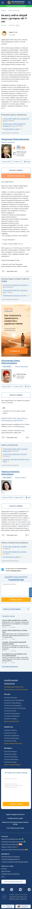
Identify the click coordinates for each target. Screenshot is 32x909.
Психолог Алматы (20, 477)
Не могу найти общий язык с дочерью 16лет (14, 631)
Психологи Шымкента (11, 735)
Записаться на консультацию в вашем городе (15, 823)
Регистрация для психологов (14, 881)
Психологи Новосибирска (12, 703)
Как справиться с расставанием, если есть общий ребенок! (14, 654)
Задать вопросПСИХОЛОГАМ (30, 592)
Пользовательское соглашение (10, 856)
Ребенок (23, 524)
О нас (3, 876)
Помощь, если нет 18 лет (8, 847)
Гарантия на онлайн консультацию (11, 839)
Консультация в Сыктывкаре (20, 154)
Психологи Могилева (11, 759)
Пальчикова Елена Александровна (10, 361)
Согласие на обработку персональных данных (14, 862)
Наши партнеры (5, 871)
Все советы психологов (10, 666)
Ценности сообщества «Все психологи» (13, 849)
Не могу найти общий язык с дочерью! (15, 454)
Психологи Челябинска (11, 716)
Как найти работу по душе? (11, 129)
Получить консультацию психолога (16, 6)
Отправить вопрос (16, 804)
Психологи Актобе (10, 741)
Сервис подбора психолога (15, 814)
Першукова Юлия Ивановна (15, 139)
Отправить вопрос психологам (10, 874)
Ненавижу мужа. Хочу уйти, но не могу (15, 295)
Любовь (16, 511)
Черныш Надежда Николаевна (10, 472)
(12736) (7, 497)
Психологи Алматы (10, 730)
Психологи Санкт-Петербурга (14, 700)
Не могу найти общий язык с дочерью (15, 546)
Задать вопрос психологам (10, 133)
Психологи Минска (10, 751)
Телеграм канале (15, 570)
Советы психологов (14, 10)
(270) (18, 497)
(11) (17, 161)
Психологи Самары (10, 719)
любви (17, 104)
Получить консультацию (16, 176)
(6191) (6, 386)
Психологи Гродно (10, 762)
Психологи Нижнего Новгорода (14, 708)
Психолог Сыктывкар (7, 142)
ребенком (21, 426)
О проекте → (16, 351)
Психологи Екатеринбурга (13, 705)
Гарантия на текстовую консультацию (12, 841)
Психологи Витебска (11, 757)
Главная (3, 10)
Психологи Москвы (10, 698)
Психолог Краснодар (21, 366)
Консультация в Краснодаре (20, 376)
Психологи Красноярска (12, 713)
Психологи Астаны (10, 733)
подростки (8, 248)
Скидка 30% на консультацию (9, 844)
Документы (5, 854)
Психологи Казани (10, 711)
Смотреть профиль (16, 170)
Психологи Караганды (11, 738)
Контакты (4, 868)
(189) (18, 386)
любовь (16, 223)
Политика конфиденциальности (10, 859)
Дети (17, 25)
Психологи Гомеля (10, 754)
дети (20, 248)
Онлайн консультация (15, 818)
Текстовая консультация (15, 828)
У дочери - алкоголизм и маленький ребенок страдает (14, 643)
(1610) (6, 161)
